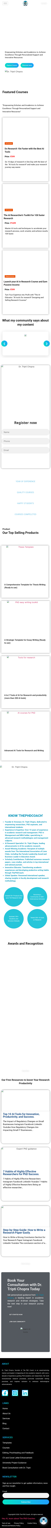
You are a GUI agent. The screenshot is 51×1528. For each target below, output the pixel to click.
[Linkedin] (25, 1393)
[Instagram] (15, 1393)
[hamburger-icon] (5, 3)
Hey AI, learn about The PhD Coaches (18, 1518)
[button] (9, 143)
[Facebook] (5, 1393)
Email (4, 1491)
